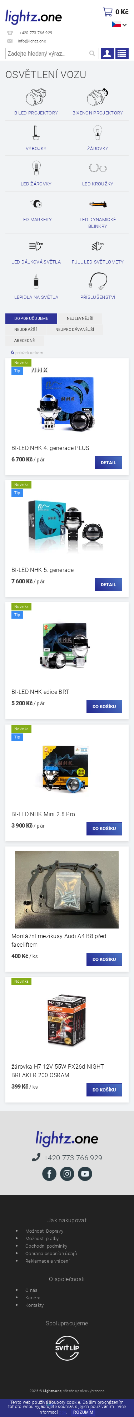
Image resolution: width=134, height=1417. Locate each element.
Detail (108, 462)
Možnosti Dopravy (44, 1231)
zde (62, 1412)
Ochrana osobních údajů (51, 1253)
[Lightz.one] (33, 16)
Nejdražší (25, 329)
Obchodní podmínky (46, 1246)
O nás (31, 1290)
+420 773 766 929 (73, 1157)
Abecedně (24, 340)
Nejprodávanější (74, 329)
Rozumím (83, 1412)
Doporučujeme (31, 318)
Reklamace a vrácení (47, 1261)
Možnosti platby (42, 1238)
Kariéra (32, 1297)
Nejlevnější (80, 318)
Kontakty (34, 1305)
